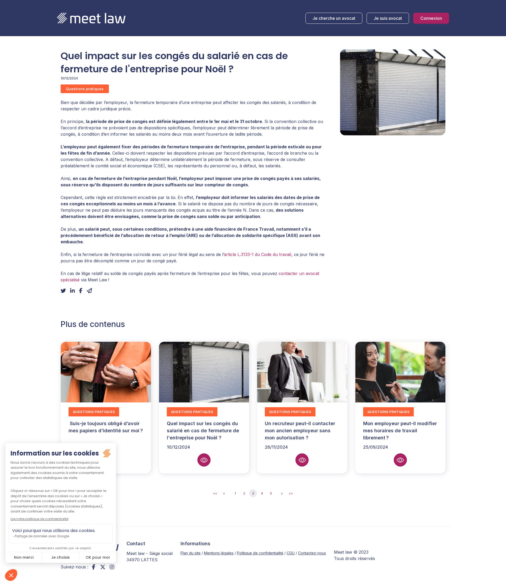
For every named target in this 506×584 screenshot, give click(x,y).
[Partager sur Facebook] (80, 290)
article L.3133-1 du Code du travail (257, 254)
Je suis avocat (388, 18)
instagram (112, 567)
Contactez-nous (312, 553)
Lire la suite (204, 460)
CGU (291, 553)
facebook (94, 567)
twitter (103, 567)
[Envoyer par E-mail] (89, 290)
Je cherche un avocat (334, 18)
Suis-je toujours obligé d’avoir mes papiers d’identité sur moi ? (106, 430)
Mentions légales (218, 553)
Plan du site (191, 553)
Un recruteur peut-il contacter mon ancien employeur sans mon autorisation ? (300, 430)
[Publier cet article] (63, 290)
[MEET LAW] (91, 18)
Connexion (431, 18)
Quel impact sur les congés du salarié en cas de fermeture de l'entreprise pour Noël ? (203, 430)
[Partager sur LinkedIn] (72, 290)
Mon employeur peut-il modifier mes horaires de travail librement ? (400, 430)
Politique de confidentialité (260, 553)
